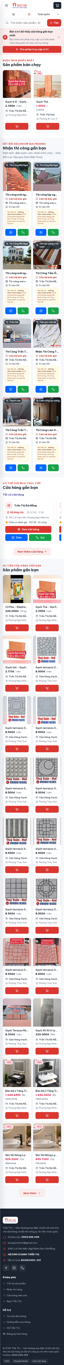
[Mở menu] (6, 5)
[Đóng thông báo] (58, 37)
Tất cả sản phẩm (16, 1283)
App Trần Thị (14, 1301)
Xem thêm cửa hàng (30, 551)
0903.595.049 (30, 1237)
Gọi (42, 537)
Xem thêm (29, 1193)
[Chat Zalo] (10, 232)
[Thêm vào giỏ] (16, 126)
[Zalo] (14, 1268)
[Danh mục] (13, 14)
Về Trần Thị (13, 1327)
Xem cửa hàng (30, 529)
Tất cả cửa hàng (13, 494)
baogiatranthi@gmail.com (22, 1242)
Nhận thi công (14, 1289)
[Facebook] (6, 1268)
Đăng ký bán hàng (17, 1333)
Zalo (19, 537)
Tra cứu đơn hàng (16, 1316)
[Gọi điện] (23, 232)
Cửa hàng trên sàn (17, 1295)
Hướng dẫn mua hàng (18, 1321)
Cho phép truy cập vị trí (34, 49)
